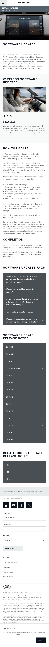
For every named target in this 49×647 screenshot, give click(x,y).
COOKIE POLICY (8, 577)
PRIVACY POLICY (8, 572)
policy (18, 634)
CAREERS (6, 558)
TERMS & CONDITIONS (10, 562)
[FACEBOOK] (21, 505)
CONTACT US (7, 567)
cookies (14, 632)
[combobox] (24, 517)
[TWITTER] (29, 505)
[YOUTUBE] (14, 505)
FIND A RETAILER (13, 548)
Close (41, 640)
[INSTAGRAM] (6, 505)
